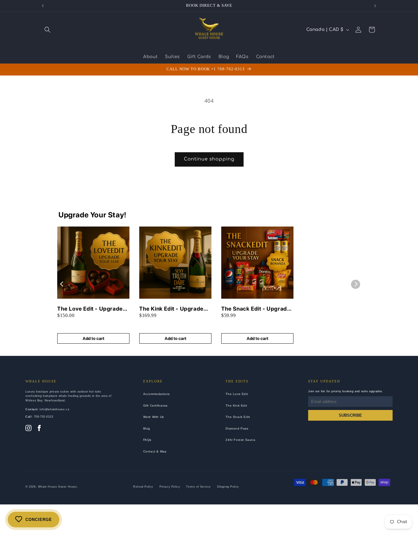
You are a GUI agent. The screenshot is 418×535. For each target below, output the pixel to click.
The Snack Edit (238, 417)
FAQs (147, 439)
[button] (47, 29)
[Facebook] (39, 428)
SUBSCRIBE (350, 415)
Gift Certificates (155, 405)
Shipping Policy (228, 486)
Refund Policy (143, 486)
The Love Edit (237, 394)
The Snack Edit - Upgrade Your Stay (255, 308)
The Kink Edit (236, 405)
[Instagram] (28, 428)
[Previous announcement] (43, 6)
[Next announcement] (375, 6)
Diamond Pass (237, 428)
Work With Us (153, 417)
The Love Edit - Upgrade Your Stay (90, 308)
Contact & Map (155, 451)
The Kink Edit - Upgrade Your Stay (171, 308)
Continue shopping (209, 159)
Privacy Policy (169, 486)
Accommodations (156, 394)
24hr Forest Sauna (240, 439)
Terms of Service (198, 486)
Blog (146, 428)
